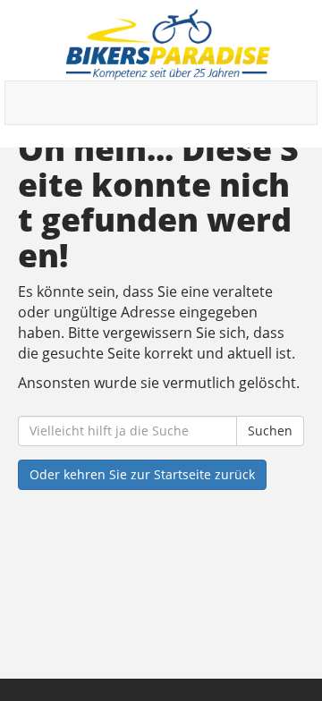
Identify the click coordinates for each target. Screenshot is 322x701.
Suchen (270, 430)
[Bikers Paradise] (168, 44)
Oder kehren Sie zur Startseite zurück (142, 474)
